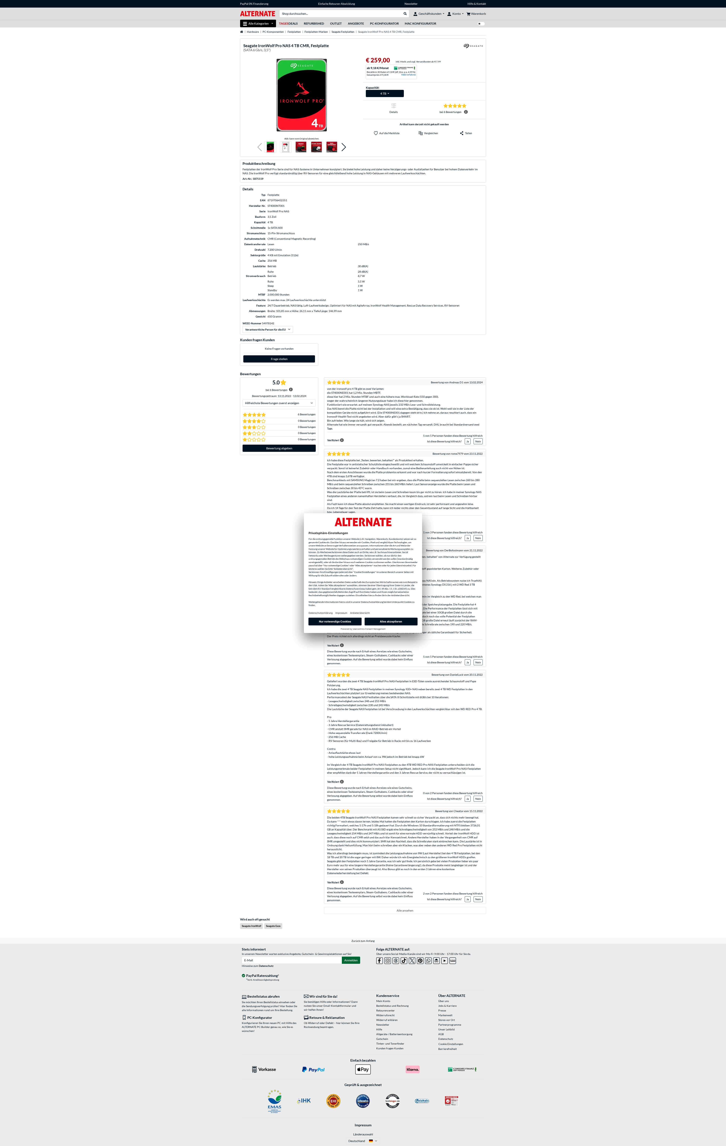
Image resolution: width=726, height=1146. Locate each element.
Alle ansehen (405, 910)
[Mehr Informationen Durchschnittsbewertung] (466, 112)
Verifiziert (333, 440)
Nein (478, 441)
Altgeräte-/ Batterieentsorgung (394, 1034)
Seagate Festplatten (343, 31)
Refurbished (314, 23)
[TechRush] (436, 960)
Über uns (443, 1001)
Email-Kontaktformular (337, 1005)
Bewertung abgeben (279, 448)
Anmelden (351, 960)
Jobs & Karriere (447, 1005)
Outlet (336, 23)
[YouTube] (444, 960)
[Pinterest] (420, 960)
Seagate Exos (273, 925)
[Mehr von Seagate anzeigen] (473, 48)
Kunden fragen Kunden (389, 1048)
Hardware (253, 31)
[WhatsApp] (428, 960)
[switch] (481, 24)
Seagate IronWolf (251, 925)
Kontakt (481, 3)
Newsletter (411, 3)
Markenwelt (445, 1015)
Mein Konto (383, 1001)
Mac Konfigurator (420, 23)
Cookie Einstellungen (450, 1044)
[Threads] (395, 960)
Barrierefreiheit (447, 1048)
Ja (467, 441)
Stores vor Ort (446, 1020)
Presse (442, 1010)
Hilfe (470, 3)
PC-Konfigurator (384, 23)
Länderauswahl (363, 1134)
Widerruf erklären (387, 1020)
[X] (412, 960)
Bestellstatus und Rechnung (392, 1005)
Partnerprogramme (449, 1024)
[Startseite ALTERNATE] (257, 13)
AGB (441, 1034)
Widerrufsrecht (385, 1015)
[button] (259, 147)
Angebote (356, 23)
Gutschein (382, 1038)
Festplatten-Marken (316, 31)
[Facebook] (379, 960)
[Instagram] (387, 960)
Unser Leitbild (446, 1029)
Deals (288, 23)
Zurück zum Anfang (363, 940)
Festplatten (294, 31)
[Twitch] (452, 960)
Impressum (363, 1125)
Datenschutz (266, 965)
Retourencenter (385, 1010)
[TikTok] (404, 960)
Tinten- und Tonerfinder (390, 1043)
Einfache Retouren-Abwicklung (336, 3)
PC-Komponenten (273, 31)
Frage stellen (279, 359)
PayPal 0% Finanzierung (254, 3)
